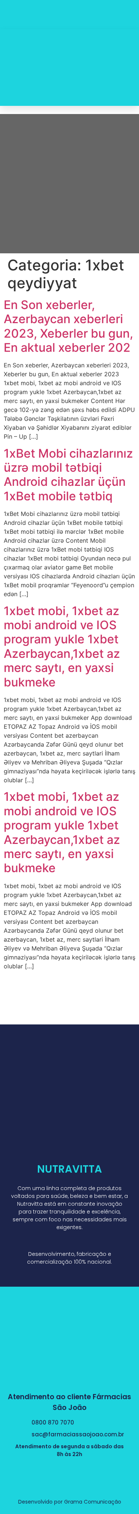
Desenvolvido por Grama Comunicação (69, 1501)
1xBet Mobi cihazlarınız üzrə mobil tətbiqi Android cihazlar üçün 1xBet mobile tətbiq (68, 474)
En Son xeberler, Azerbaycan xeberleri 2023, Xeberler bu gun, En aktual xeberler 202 (68, 326)
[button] (126, 68)
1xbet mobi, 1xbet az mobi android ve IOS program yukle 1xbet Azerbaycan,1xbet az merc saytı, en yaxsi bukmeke (62, 646)
